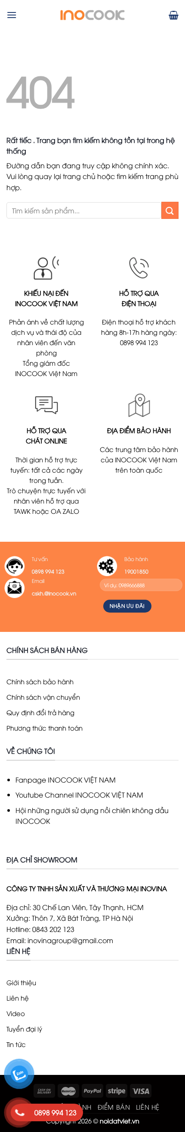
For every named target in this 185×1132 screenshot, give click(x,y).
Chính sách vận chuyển (43, 696)
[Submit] (170, 210)
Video (15, 1013)
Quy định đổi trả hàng (40, 712)
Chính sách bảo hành (40, 681)
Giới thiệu (21, 982)
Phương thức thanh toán (44, 727)
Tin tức (16, 1044)
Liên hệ (17, 997)
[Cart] (174, 15)
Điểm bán (114, 1106)
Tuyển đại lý (24, 1028)
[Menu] (11, 14)
